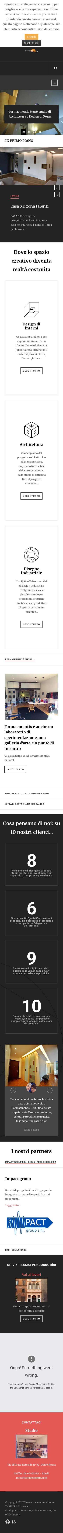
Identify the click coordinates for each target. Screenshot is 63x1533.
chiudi (31, 36)
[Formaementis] (31, 51)
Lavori (14, 196)
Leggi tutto (31, 370)
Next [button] (56, 194)
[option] (31, 194)
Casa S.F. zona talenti (29, 206)
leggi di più (31, 42)
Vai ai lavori (31, 1275)
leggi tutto (31, 1318)
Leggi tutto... (12, 1205)
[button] (13, 1090)
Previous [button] (56, 187)
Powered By (10, 1521)
